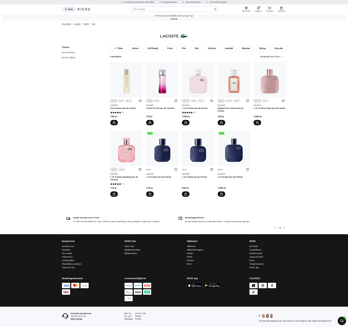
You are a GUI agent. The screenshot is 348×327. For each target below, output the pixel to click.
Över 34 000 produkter (218, 2)
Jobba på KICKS (256, 257)
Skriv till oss (76, 319)
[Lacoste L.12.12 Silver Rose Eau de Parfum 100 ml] (270, 93)
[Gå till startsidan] (84, 9)
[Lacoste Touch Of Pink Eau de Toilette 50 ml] (162, 93)
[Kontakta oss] (342, 321)
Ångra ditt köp (68, 267)
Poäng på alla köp (170, 2)
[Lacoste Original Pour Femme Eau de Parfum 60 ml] (234, 93)
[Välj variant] (114, 122)
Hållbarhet (191, 246)
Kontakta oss (68, 246)
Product (190, 260)
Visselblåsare (255, 250)
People (190, 253)
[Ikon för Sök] (215, 9)
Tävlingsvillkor (68, 260)
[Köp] (150, 194)
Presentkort (67, 257)
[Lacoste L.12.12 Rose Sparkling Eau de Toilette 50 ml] (126, 164)
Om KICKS (253, 246)
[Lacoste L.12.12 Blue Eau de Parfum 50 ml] (162, 164)
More (189, 264)
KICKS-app (254, 267)
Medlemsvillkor (131, 253)
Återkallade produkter (71, 264)
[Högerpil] (284, 228)
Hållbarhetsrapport (195, 250)
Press (251, 260)
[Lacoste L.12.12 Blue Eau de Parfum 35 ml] (198, 164)
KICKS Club (129, 246)
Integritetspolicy (256, 264)
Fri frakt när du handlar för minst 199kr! (139, 2)
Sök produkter (139, 9)
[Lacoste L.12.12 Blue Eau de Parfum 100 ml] (234, 164)
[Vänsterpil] (275, 228)
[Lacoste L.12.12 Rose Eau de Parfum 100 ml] (198, 93)
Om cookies (67, 253)
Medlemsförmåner (132, 250)
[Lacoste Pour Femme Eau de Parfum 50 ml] (126, 93)
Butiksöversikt (255, 253)
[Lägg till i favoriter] (140, 101)
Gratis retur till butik (193, 2)
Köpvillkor (66, 250)
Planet (189, 257)
